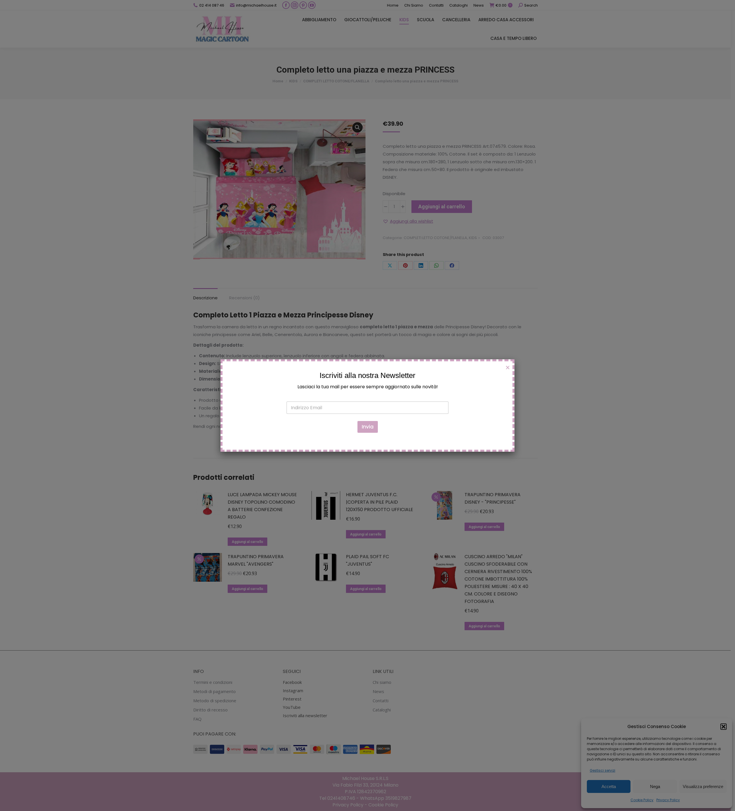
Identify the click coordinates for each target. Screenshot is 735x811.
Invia (368, 426)
